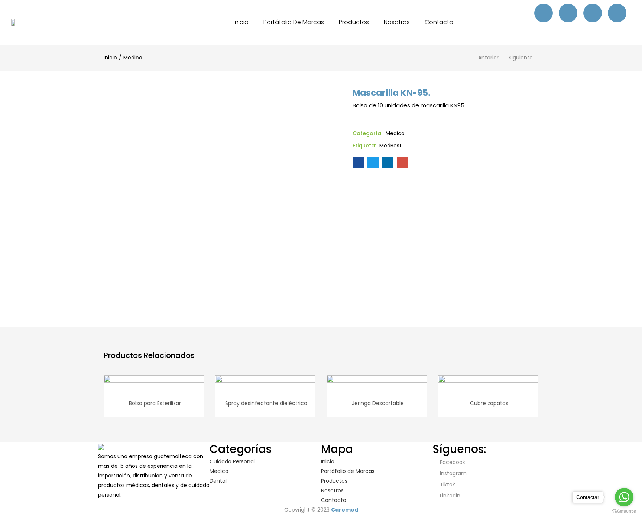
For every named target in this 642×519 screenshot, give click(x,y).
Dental (218, 480)
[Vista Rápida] (146, 385)
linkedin (449, 495)
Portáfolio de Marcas (293, 22)
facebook (451, 462)
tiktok (446, 484)
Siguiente (521, 57)
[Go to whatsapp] (624, 497)
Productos (354, 22)
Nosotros (397, 22)
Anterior (488, 57)
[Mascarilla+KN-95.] (373, 162)
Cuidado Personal (232, 461)
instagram (452, 473)
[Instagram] (568, 13)
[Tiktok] (592, 13)
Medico (132, 57)
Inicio (241, 22)
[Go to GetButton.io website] (624, 511)
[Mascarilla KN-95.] (358, 162)
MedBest (390, 145)
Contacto (439, 22)
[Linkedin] (617, 13)
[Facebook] (543, 13)
